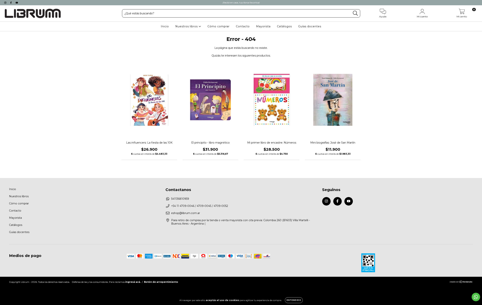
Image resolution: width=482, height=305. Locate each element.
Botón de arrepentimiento (161, 282)
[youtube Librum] (16, 2)
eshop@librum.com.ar (185, 213)
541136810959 (180, 198)
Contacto (243, 26)
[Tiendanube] (461, 282)
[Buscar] (355, 13)
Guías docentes (309, 26)
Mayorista (263, 26)
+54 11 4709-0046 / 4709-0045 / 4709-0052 (199, 206)
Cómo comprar (218, 26)
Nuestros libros (187, 26)
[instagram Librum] (5, 2)
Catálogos (284, 26)
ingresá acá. (133, 282)
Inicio (165, 26)
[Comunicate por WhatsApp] (476, 297)
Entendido (294, 300)
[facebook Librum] (11, 2)
